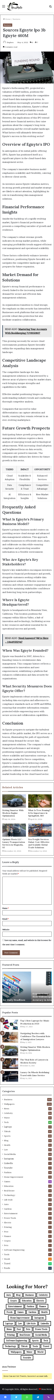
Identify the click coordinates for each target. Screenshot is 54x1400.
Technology (9, 1195)
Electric (7, 1222)
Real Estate (9, 1190)
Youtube (8, 1168)
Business (16, 19)
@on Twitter (9, 1366)
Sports (7, 1136)
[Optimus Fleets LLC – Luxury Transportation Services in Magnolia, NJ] (14, 830)
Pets (6, 1245)
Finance (7, 1236)
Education (8, 1186)
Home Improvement (13, 1177)
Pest (6, 1232)
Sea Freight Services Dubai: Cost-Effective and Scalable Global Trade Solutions (38, 843)
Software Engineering (14, 1250)
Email (5, 919)
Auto (6, 1204)
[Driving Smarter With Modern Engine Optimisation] (14, 801)
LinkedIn (8, 1163)
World (7, 1259)
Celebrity (8, 1113)
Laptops (8, 1127)
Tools (6, 1254)
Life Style (8, 1200)
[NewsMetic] (15, 6)
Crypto (7, 1241)
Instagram (9, 1158)
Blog (6, 1140)
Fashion (7, 1172)
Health (7, 1145)
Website (5, 929)
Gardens (8, 1209)
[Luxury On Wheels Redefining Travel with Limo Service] (10, 1076)
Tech (6, 1122)
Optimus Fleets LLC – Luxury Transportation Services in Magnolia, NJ (13, 843)
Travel (7, 1263)
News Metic (46, 1389)
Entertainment (11, 1213)
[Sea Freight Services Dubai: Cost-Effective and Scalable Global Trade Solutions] (40, 830)
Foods (7, 1268)
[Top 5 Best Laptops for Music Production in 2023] (10, 1024)
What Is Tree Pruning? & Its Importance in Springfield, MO (39, 813)
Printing (8, 1227)
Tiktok (7, 1131)
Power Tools (10, 1218)
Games (7, 1181)
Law (6, 1149)
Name (5, 908)
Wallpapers (9, 1104)
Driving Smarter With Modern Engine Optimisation (12, 813)
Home (8, 19)
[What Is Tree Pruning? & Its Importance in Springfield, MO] (40, 800)
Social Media (10, 1154)
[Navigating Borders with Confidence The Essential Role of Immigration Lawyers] (10, 1037)
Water (7, 1118)
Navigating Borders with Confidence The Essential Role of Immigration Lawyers (35, 1036)
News (6, 1108)
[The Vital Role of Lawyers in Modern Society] (10, 1063)
